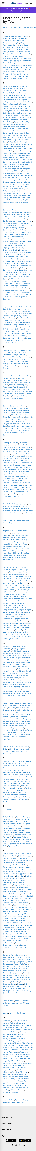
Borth (22, 157)
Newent (29, 714)
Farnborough (7, 380)
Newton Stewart (14, 723)
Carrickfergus (24, 223)
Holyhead (26, 483)
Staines (12, 914)
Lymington (6, 636)
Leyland (22, 585)
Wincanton (6, 1072)
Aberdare (26, 36)
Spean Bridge (7, 905)
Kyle (12, 560)
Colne (21, 270)
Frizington (6, 398)
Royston (19, 841)
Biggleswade (7, 135)
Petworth (29, 777)
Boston (5, 160)
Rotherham (25, 837)
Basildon (12, 111)
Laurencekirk (21, 574)
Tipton (11, 977)
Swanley (6, 947)
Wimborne (27, 1070)
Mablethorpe (7, 646)
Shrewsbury (7, 883)
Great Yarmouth (8, 428)
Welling (5, 1041)
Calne (13, 214)
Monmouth (22, 684)
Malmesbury (19, 653)
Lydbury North (8, 634)
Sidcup (14, 883)
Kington (15, 546)
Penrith (19, 770)
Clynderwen (7, 263)
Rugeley (11, 844)
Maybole (14, 666)
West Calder (24, 1047)
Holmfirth (21, 480)
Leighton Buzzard (19, 581)
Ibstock (5, 504)
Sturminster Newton (16, 938)
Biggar (27, 133)
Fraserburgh (7, 396)
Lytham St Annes (14, 639)
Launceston (12, 574)
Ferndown (27, 382)
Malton (5, 655)
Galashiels (6, 408)
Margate (18, 658)
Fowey (28, 394)
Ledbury (6, 578)
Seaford (24, 865)
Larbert (20, 570)
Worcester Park (8, 1088)
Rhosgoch (26, 824)
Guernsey (26, 430)
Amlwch (22, 56)
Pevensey (6, 779)
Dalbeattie (14, 307)
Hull (26, 492)
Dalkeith (22, 307)
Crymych (28, 294)
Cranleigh (14, 286)
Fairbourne (6, 376)
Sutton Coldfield (8, 943)
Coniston (20, 272)
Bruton (21, 184)
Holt (21, 483)
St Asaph (27, 907)
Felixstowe (6, 382)
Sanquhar (19, 860)
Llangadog (22, 607)
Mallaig (11, 653)
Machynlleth (7, 649)
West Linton (23, 1050)
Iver (24, 513)
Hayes (11, 458)
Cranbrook (6, 286)
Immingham (14, 506)
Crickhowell (22, 290)
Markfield (16, 662)
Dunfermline (22, 336)
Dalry (5, 309)
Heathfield (24, 460)
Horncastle (17, 487)
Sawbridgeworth (9, 863)
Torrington (6, 982)
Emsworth (10, 361)
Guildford (6, 433)
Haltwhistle (7, 447)
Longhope (13, 625)
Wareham (6, 1032)
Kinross (15, 548)
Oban (11, 747)
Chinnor (22, 243)
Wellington (24, 1041)
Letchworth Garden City (19, 583)
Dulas (26, 331)
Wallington (22, 1023)
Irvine (31, 511)
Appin (10, 61)
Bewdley (6, 131)
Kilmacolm (6, 540)
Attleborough (7, 74)
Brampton (20, 164)
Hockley (6, 480)
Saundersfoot (27, 860)
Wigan (18, 1067)
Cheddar (12, 237)
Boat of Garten (8, 151)
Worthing (6, 1090)
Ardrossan (19, 63)
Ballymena (22, 93)
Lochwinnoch (17, 623)
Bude (27, 189)
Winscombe (7, 1076)
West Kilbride (14, 1050)
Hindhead (6, 478)
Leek (24, 578)
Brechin (12, 166)
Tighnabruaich (8, 975)
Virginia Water (21, 1013)
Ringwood (26, 828)
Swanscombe (14, 947)
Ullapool (18, 1001)
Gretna (13, 430)
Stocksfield (7, 923)
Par (23, 761)
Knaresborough (22, 555)
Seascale (21, 867)
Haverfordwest (14, 456)
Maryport (19, 664)
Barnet (30, 102)
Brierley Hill (22, 173)
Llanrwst (28, 612)
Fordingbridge (24, 389)
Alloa (16, 52)
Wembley (15, 1045)
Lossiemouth (7, 628)
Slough (26, 887)
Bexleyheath (7, 133)
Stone (12, 925)
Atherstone (20, 72)
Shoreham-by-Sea (13, 880)
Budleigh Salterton (9, 191)
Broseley (6, 182)
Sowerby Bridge (16, 903)
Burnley (5, 198)
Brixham (20, 175)
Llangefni (21, 610)
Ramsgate (26, 817)
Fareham (13, 378)
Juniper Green (8, 523)
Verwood (12, 1013)
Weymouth (15, 1061)
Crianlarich (6, 290)
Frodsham (14, 398)
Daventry (12, 313)
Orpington (6, 751)
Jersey (18, 521)
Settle (29, 869)
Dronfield (27, 329)
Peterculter (27, 775)
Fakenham (21, 376)
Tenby (26, 964)
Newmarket (15, 717)
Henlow (24, 469)
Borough (14, 27)
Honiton (20, 485)
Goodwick (28, 417)
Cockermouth (26, 265)
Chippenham (7, 245)
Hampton (22, 447)
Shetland (28, 876)
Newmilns (23, 717)
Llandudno (28, 599)
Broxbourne (7, 184)
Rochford (14, 832)
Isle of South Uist (9, 513)
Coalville (15, 263)
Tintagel (6, 977)
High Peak (14, 474)
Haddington (7, 443)
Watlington (6, 1039)
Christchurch (23, 250)
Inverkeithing (16, 511)
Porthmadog (20, 788)
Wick (25, 1065)
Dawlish (19, 313)
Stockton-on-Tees (18, 923)
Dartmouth (22, 311)
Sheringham (20, 876)
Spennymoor (17, 905)
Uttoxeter (26, 1003)
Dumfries (22, 333)
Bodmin (16, 151)
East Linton (14, 352)
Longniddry (22, 625)
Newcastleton (20, 714)
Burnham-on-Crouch (10, 195)
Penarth (17, 766)
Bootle (28, 155)
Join (26, 3)
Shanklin (23, 871)
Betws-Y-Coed (17, 128)
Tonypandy (15, 979)
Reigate (24, 821)
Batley (5, 113)
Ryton (18, 846)
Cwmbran (6, 299)
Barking (5, 102)
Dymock (13, 342)
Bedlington (6, 120)
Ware (30, 1030)
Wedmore (14, 1039)
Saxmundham (20, 863)
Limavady (14, 587)
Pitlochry (6, 781)
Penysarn (19, 772)
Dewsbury (12, 318)
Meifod (26, 666)
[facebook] (12, 1145)
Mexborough (24, 673)
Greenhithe (26, 428)
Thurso (20, 973)
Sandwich (6, 860)
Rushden (29, 844)
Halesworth (7, 445)
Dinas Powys (27, 318)
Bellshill (5, 122)
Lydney (16, 634)
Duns (4, 340)
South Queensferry (9, 896)
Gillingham (11, 413)
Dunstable (10, 340)
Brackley (14, 162)
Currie (26, 297)
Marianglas (26, 658)
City (8, 27)
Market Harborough (22, 660)
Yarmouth (18, 1100)
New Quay (11, 708)
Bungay (28, 191)
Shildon (11, 878)
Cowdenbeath (16, 281)
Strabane (21, 929)
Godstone (14, 417)
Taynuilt (27, 959)
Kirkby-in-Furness (9, 551)
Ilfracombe (17, 504)
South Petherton (27, 894)
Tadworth (19, 955)
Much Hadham (11, 693)
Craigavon (17, 283)
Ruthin (5, 846)
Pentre (13, 772)
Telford (29, 962)
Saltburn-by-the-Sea (10, 856)
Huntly (14, 496)
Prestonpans (23, 795)
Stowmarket (13, 929)
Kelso (15, 531)
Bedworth (14, 120)
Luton (5, 632)
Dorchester (7, 325)
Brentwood (7, 169)
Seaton (27, 867)
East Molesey (23, 352)
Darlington (6, 311)
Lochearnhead (16, 621)
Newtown (22, 726)
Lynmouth (27, 636)
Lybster (19, 632)
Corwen (5, 279)
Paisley (19, 761)
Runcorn (22, 844)
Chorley (15, 250)
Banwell (17, 100)
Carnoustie (7, 223)
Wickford (6, 1067)
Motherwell (19, 691)
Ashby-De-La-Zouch (18, 67)
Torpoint (22, 979)
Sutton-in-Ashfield (21, 943)
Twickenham (24, 991)
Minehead (6, 682)
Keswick (25, 533)
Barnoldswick (14, 104)
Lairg (4, 567)
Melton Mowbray (9, 671)
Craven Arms (23, 286)
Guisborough (14, 433)
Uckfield (6, 1001)
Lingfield (22, 587)
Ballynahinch (16, 95)
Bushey (12, 202)
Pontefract (27, 781)
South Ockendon (14, 894)
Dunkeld (14, 338)
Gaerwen (6, 406)
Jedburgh (12, 521)
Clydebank (27, 261)
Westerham (13, 1056)
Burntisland (13, 198)
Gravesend (11, 426)
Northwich (13, 737)
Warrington (7, 1034)
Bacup (5, 86)
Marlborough (25, 662)
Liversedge (17, 592)
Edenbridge (7, 357)
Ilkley (30, 504)
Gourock (6, 421)
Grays (18, 426)
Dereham (25, 316)
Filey (18, 385)
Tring (10, 988)
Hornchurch (26, 487)
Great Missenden (26, 426)
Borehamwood (14, 157)
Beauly (5, 115)
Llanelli (27, 601)
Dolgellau (17, 320)
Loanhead (24, 619)
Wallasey (6, 1023)
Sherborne (11, 876)
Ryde (10, 846)
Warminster (23, 1032)
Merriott (6, 673)
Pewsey (13, 779)
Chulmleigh (7, 252)
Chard (5, 234)
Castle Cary (23, 225)
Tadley (13, 955)
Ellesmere (15, 359)
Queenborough (8, 809)
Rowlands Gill (20, 839)
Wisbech (27, 1076)
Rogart (20, 832)
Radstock (12, 817)
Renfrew (6, 824)
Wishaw (5, 1079)
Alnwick (27, 52)
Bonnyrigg (22, 155)
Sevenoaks (7, 871)
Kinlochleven (7, 548)
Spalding (26, 903)
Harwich (27, 452)
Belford (25, 120)
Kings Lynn (24, 542)
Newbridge (7, 712)
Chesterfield (7, 243)
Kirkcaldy (19, 551)
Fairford (14, 376)
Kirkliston (16, 553)
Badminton (12, 86)
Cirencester (7, 254)
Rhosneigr (6, 826)
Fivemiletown (7, 387)
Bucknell (21, 189)
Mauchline (6, 666)
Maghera (22, 649)
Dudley (12, 331)
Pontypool (14, 783)
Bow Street (7, 162)
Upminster (15, 1003)
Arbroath (6, 63)
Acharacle (14, 45)
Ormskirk (28, 749)
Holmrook (6, 483)
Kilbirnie (12, 537)
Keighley (6, 531)
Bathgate (28, 111)
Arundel (24, 65)
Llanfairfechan (19, 603)
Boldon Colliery (13, 153)
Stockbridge (14, 920)
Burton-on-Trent (12, 200)
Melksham (6, 669)
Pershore (15, 775)
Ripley (5, 830)
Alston (12, 54)
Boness (5, 155)
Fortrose (22, 394)
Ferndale (20, 382)
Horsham (13, 489)
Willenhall (12, 1070)
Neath (24, 703)
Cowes (24, 281)
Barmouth (12, 102)
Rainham (19, 817)
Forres (19, 391)
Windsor (15, 1074)
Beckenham (7, 117)
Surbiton (21, 940)
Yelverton (6, 1102)
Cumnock (15, 297)
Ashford (29, 67)
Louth (12, 630)
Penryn (24, 770)
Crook (18, 292)
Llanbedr (13, 594)
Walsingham (20, 1025)
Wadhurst (15, 1021)
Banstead (10, 100)
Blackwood (22, 144)
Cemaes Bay (14, 232)
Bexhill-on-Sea (15, 131)
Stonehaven (19, 925)
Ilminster (6, 506)
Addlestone (7, 47)
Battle (10, 113)
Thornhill (11, 971)
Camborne (6, 216)
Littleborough (24, 590)
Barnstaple (6, 106)
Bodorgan (23, 151)
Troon (15, 988)
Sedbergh (13, 869)
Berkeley (12, 124)
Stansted (6, 918)
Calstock (19, 214)
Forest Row (7, 391)
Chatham (11, 234)
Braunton (6, 166)
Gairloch (23, 406)
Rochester (6, 832)
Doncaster (26, 322)
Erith (16, 364)
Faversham (23, 380)
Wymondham (13, 1092)
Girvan (18, 413)
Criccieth (14, 290)
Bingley (20, 137)
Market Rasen (7, 662)
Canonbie (13, 219)
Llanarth (6, 594)
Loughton (6, 630)
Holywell (6, 485)
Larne (11, 572)
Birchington (27, 137)
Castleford (21, 228)
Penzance (26, 772)
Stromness (21, 936)
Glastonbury (26, 413)
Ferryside (12, 385)
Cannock (6, 219)
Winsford (15, 1076)
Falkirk (28, 376)
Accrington (7, 45)
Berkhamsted (20, 124)
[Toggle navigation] (5, 3)
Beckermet (15, 117)
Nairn (5, 703)
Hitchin (25, 478)
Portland (28, 788)
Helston (23, 465)
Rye (13, 846)
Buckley (15, 189)
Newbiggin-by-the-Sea (24, 710)
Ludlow (25, 630)
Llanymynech (7, 619)
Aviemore (15, 76)
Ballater (14, 91)
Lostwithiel (16, 628)
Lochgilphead (7, 623)
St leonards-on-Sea (13, 912)
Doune (27, 325)
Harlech (28, 447)
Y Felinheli (6, 1100)
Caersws (22, 210)
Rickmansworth (8, 828)
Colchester (6, 268)
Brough (12, 182)
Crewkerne (25, 288)
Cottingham (13, 279)
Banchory (27, 97)
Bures (14, 193)
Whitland (24, 1063)
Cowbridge (7, 281)
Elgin (4, 359)
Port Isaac (16, 786)
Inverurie (25, 511)
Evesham (15, 366)
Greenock (6, 430)
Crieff (29, 290)
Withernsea (19, 1079)
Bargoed (24, 100)
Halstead (26, 445)
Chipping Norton (9, 248)
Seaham (5, 867)
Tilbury (16, 975)
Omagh (16, 749)
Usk (21, 1003)
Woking (5, 1081)
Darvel (28, 311)
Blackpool (14, 144)
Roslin (29, 835)
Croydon (15, 294)
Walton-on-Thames (14, 1030)
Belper (11, 122)
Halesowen (23, 443)
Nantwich (10, 703)
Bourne (11, 160)
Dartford (14, 311)
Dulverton (6, 333)
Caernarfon (7, 210)
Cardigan (6, 221)
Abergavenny (23, 38)
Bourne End (18, 160)
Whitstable (10, 1065)
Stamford (27, 914)
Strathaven (22, 932)
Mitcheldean (28, 682)
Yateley (25, 1100)
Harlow (13, 449)
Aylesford (21, 78)
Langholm (6, 570)
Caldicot (13, 212)
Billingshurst (7, 137)
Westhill (5, 1059)
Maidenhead (16, 651)
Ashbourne (6, 67)
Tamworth (20, 957)
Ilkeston (24, 504)
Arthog (18, 65)
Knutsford (6, 560)
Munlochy (11, 695)
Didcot (19, 318)
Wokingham (13, 1081)
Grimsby (19, 430)
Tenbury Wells (18, 964)
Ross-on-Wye (7, 837)
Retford (12, 824)
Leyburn (16, 585)
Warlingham (14, 1032)
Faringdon (20, 378)
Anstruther (27, 58)
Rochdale (22, 830)
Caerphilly (15, 210)
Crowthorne (7, 294)
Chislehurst (19, 248)
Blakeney (22, 146)
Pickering (19, 779)
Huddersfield (19, 492)
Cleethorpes (21, 259)
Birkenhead (7, 140)
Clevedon (6, 261)
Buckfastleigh (7, 186)
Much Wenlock (22, 693)
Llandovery (7, 599)
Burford (19, 193)
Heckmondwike (26, 463)
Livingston (25, 592)
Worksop (26, 1088)
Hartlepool (19, 452)
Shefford (14, 874)
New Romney (20, 708)
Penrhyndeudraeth (9, 770)
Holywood (13, 485)
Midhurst (26, 675)
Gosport (26, 419)
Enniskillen (24, 361)
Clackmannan (16, 254)
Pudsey (5, 799)
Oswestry (19, 751)
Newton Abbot (19, 721)
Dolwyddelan (7, 322)
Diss (11, 320)
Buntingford (7, 193)
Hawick (5, 458)
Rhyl (12, 826)
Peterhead (6, 777)
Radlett (5, 817)
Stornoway (6, 927)
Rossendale (17, 837)
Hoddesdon (13, 480)
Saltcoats (21, 856)
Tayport (5, 962)
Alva (29, 54)
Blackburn (6, 144)
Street (5, 936)
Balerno (22, 88)
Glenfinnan (6, 415)
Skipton (13, 887)
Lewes (10, 585)
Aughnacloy (7, 76)
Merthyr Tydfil (14, 673)
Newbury (14, 712)
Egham (21, 357)
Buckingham (7, 189)
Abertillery (20, 40)
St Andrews (20, 907)
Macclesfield (17, 646)
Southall (30, 896)
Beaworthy (20, 115)
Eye (27, 366)
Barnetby (6, 104)
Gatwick (19, 410)
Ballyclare (14, 93)
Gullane (22, 433)
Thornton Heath (20, 971)
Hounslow (6, 492)
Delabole (6, 316)
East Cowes (23, 350)
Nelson (29, 703)
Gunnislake (7, 435)
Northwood (22, 737)
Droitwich (12, 329)
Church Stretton (17, 252)
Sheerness (6, 874)
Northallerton (14, 734)
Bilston (14, 137)
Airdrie (14, 47)
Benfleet (6, 124)
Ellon (4, 361)
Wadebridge (7, 1021)
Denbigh (13, 316)
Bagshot (24, 86)
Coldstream (15, 268)
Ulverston (25, 1001)
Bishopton (25, 142)
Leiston (28, 581)
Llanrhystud (20, 612)
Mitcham (20, 682)
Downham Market (14, 327)
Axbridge (27, 76)
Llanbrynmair (7, 596)
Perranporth (7, 775)
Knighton (14, 557)
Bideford (22, 133)
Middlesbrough (8, 675)
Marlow (5, 664)
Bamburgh (24, 95)
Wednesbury (23, 1039)
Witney (26, 1079)
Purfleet (20, 799)
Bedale (22, 117)
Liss (17, 590)
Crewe (18, 288)
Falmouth (6, 378)
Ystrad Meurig (20, 1102)
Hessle (20, 472)
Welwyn (24, 1043)
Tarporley (6, 959)
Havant (5, 456)
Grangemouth (7, 424)
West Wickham (24, 1052)
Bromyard (22, 180)
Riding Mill (18, 828)
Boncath (27, 153)
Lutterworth (12, 632)
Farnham (16, 380)
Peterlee (14, 777)
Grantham (16, 424)
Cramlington (26, 283)
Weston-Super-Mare (16, 1059)
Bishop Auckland (17, 140)
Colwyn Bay (28, 270)
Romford (27, 832)
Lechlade (28, 576)
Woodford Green (9, 1083)
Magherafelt (7, 651)
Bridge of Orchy (16, 169)
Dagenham (6, 307)
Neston (5, 705)
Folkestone (15, 389)
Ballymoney (7, 95)
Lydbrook (26, 632)
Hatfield (28, 454)
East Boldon (14, 350)
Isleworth (19, 513)
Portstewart (20, 790)
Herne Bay (6, 472)
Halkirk (20, 445)
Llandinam (23, 596)
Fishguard (23, 385)
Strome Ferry (12, 936)
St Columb (18, 909)
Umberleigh (7, 1003)
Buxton (25, 202)
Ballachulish (7, 91)
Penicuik (6, 768)
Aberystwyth (7, 43)
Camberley (26, 214)
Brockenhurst (24, 177)
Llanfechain (22, 605)
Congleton (13, 272)
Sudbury (26, 938)
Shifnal (5, 878)
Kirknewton (25, 553)
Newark (12, 710)
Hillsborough (16, 476)
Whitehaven (16, 1063)
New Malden (23, 705)
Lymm (13, 636)
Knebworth (7, 557)
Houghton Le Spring (24, 489)
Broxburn (15, 184)
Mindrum (25, 680)
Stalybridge (20, 914)
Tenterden (6, 966)
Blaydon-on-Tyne (21, 149)
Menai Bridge (20, 671)
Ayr (27, 78)
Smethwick (7, 889)
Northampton (25, 734)
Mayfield (21, 666)
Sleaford (20, 887)
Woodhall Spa (20, 1083)
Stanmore (26, 916)
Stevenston (22, 918)
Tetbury (13, 966)
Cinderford (27, 252)
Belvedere (17, 122)
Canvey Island (22, 219)
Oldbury (26, 747)
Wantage (24, 1030)
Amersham (14, 56)
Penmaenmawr (15, 768)
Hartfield (12, 452)
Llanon (13, 612)
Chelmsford (20, 237)
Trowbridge (22, 988)
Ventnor (5, 1013)
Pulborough (13, 799)
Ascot (30, 65)
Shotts (23, 880)
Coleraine (6, 270)
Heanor (17, 460)
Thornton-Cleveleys (10, 973)
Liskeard (12, 590)
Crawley (6, 288)
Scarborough (7, 865)
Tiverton (18, 977)
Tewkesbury (21, 966)
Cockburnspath (15, 265)
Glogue (22, 415)
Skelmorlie (6, 887)
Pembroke (22, 763)
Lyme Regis (24, 634)
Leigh (29, 578)
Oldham (5, 749)
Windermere (24, 1072)
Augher (25, 74)
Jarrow (5, 521)
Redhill (12, 821)
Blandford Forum (9, 149)
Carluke (13, 221)
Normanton (7, 730)
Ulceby (12, 1001)
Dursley (17, 340)
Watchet (6, 1036)
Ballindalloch (22, 91)
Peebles (15, 763)
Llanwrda (27, 614)
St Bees (11, 909)
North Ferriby (27, 730)
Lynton (5, 639)
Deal (24, 313)
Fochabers (6, 389)
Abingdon (16, 43)
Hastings (22, 454)
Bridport (14, 173)
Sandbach (28, 856)
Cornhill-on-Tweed (9, 277)
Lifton (28, 585)
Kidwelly (6, 537)
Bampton (6, 97)
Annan (21, 58)
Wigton (5, 1070)
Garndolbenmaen (23, 408)
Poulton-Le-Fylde (12, 792)
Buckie (26, 186)
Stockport (22, 920)
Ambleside (6, 56)
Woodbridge (22, 1081)
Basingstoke (20, 111)
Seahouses (13, 867)
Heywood (6, 474)
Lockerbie (26, 623)
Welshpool (16, 1043)
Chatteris (24, 234)
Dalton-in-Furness (13, 309)
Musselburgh (20, 695)
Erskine (20, 364)
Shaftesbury (15, 871)
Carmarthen (20, 221)
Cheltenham (7, 239)
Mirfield (13, 682)
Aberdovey (7, 38)
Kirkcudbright (7, 553)
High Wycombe (23, 474)
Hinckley (24, 476)
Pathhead (28, 761)
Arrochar (12, 65)
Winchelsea (15, 1072)
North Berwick (17, 730)
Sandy (13, 860)
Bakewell (6, 88)
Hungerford (13, 494)
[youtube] (24, 1145)
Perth (21, 775)
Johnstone (25, 521)
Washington (22, 1034)
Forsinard (25, 391)
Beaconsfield (17, 113)
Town (5, 27)
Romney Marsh (8, 835)
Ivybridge (29, 513)
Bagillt (18, 86)
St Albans (11, 907)
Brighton (14, 175)
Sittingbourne (7, 885)
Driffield (6, 329)
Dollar (23, 320)
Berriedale (6, 126)
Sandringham (22, 858)
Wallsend (6, 1025)
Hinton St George (16, 478)
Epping (5, 364)
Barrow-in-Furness (17, 106)
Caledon (20, 212)
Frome (21, 398)
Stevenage (13, 918)
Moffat (11, 684)
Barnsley (23, 104)
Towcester (6, 984)
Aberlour (13, 40)
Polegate (20, 781)
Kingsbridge (7, 544)
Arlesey (5, 65)
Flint (26, 387)
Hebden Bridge (15, 463)
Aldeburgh (27, 47)
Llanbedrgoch (21, 594)
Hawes (29, 456)
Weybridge (6, 1061)
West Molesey (13, 1052)
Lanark (17, 567)
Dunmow (21, 338)
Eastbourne (7, 355)
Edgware (15, 357)
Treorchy (20, 986)
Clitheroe (13, 261)
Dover (5, 327)
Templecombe (8, 964)
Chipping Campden (19, 245)
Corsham (26, 277)
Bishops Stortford (14, 142)
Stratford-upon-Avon (10, 932)
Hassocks (14, 454)
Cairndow (6, 212)
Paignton (13, 761)
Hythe (24, 496)
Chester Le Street (26, 241)
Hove (12, 492)
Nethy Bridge (13, 705)
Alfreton (11, 52)
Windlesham (7, 1074)
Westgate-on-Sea (23, 1056)
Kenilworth (6, 533)
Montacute (6, 687)
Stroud (28, 936)
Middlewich (18, 675)
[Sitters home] (17, 3)
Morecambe (17, 689)
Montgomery (15, 687)
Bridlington (7, 173)
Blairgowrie (15, 146)
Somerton (28, 889)
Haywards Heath (9, 460)
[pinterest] (20, 1145)
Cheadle (6, 237)
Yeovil (13, 1102)
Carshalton (7, 225)
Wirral (21, 1076)
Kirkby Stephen (24, 548)
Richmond (17, 826)
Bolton (21, 153)
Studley (5, 938)
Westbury (6, 1054)
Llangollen (28, 610)
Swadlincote (7, 945)
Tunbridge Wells (8, 991)
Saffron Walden (8, 854)
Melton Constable (23, 669)
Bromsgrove (13, 180)
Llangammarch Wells (10, 610)
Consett (27, 272)
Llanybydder (19, 616)
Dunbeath (6, 336)
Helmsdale (16, 465)
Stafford (6, 914)
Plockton (13, 781)
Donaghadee (17, 322)
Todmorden (26, 977)
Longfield (6, 625)
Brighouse (6, 175)
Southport (6, 900)
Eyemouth (6, 368)
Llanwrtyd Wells (8, 616)
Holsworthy (15, 483)
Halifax (14, 445)
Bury (20, 200)
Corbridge (21, 274)
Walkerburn (23, 1021)
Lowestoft (18, 630)
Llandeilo (16, 596)
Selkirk (24, 869)
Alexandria (25, 49)
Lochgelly (25, 621)
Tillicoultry (22, 975)
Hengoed (21, 467)
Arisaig (26, 63)
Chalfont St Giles (25, 232)
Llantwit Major (18, 614)
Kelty (20, 531)
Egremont (27, 357)
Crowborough (26, 292)
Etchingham (7, 366)
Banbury (21, 97)
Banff (5, 100)
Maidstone (25, 651)
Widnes (12, 1067)
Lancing (23, 567)
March (12, 658)
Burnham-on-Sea (24, 195)
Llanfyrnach (14, 607)
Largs (26, 570)
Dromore (20, 329)
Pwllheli (5, 801)
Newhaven (6, 717)
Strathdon (16, 934)
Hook (26, 485)
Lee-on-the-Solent (15, 578)
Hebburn (6, 463)
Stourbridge (15, 927)
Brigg (28, 173)
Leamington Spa (8, 576)
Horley (10, 487)
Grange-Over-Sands (17, 421)
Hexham (26, 472)
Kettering (6, 535)
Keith (11, 531)
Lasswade (17, 572)
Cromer (13, 292)
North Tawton (18, 732)
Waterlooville (14, 1036)
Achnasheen (23, 45)
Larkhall (5, 572)
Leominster (7, 583)
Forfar (14, 391)
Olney (11, 749)
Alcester (20, 47)
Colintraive (14, 270)
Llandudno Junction (10, 601)
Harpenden (20, 449)
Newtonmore (13, 726)
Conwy (5, 274)
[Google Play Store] (25, 1140)
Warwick (14, 1034)
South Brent (7, 891)
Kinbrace (6, 542)
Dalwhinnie (24, 309)
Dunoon (28, 338)
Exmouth (22, 366)
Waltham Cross (13, 1027)
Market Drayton (8, 660)
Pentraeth (6, 772)
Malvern (11, 655)
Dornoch (21, 325)
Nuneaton (6, 739)
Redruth (18, 821)
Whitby (21, 1061)
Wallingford (14, 1023)
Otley (25, 751)
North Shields (7, 732)
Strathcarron (7, 934)
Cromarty (6, 292)
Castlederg (13, 228)
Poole (29, 783)
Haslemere (6, 454)
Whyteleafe (18, 1065)
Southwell (21, 900)
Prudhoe (28, 797)
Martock (12, 664)
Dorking (14, 325)
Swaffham (15, 945)
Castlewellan (7, 230)
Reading (21, 819)
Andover (15, 58)
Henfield (15, 467)
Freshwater (16, 396)
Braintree (13, 164)
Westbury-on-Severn (17, 1054)
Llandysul (21, 601)
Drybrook (6, 331)
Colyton (5, 272)
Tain (25, 955)
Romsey (17, 835)
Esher (26, 364)
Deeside (29, 313)
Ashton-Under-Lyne (24, 69)
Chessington (14, 241)
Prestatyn (6, 795)
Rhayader (19, 824)
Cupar (21, 297)
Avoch (21, 76)
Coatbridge (23, 263)
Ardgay (12, 63)
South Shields (21, 896)
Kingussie (22, 546)
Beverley (26, 128)
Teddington (13, 962)
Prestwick (6, 797)
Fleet (14, 387)
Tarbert (27, 957)
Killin (24, 537)
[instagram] (16, 1145)
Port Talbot (25, 786)
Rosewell (23, 835)
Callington (6, 214)
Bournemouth (28, 160)
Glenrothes (15, 415)
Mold (16, 684)
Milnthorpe (6, 680)
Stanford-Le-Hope (9, 916)
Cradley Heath (8, 283)
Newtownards (19, 728)
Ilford (11, 504)
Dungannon (7, 338)
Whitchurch (7, 1063)
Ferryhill (5, 385)
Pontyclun (6, 783)
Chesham (6, 241)
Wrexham (28, 1090)
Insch (13, 508)
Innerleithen (7, 508)
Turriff (17, 991)
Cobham (6, 265)
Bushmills (19, 202)
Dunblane (14, 336)
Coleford (23, 268)
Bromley (6, 180)
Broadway (15, 177)
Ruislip (16, 844)
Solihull (21, 889)
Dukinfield (19, 331)
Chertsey (23, 239)
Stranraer (28, 929)
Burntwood (21, 198)
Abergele (6, 40)
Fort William (14, 394)
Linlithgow (29, 587)
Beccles (27, 115)
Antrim (5, 61)
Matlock (26, 664)
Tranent (13, 984)
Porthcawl (11, 788)
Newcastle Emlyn (9, 714)
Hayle (16, 458)
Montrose (24, 687)
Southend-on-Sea (16, 898)
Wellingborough (14, 1041)
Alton (17, 54)
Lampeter (10, 567)
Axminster (6, 78)
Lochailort (6, 621)
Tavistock (20, 959)
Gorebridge (18, 419)
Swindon (23, 947)
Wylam (5, 1092)
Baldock (16, 88)
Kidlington (24, 535)
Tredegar (20, 984)
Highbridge (7, 476)
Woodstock (7, 1085)
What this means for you (18, 11)
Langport (14, 570)
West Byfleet (15, 1047)
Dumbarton (15, 333)
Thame (28, 966)
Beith (20, 120)
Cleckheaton (11, 259)
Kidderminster (15, 535)
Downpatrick (25, 327)
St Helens (26, 909)
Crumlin (21, 294)
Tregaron (6, 986)
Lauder (5, 574)
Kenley (13, 533)
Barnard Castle (22, 102)
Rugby (5, 844)
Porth (5, 788)
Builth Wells (21, 191)
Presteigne (14, 795)
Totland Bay (15, 982)
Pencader (24, 766)
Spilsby (25, 905)
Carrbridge (15, 223)
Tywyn (20, 993)
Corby (27, 274)
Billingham (23, 135)
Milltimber (22, 678)
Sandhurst (6, 858)
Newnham (6, 719)
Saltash (28, 854)
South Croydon (17, 891)
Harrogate (28, 449)
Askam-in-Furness (9, 72)
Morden (9, 689)
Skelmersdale (25, 885)
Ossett (13, 751)
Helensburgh (7, 465)
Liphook (6, 590)
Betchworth (7, 128)
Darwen (5, 313)
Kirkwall (5, 555)
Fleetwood (21, 387)
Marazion (6, 658)
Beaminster (26, 113)
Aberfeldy (14, 38)
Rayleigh (15, 819)
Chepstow (15, 239)
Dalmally (29, 307)
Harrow (5, 452)
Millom (16, 678)
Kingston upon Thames (20, 544)
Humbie (5, 494)
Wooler (24, 1085)
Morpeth (11, 691)
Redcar (27, 819)
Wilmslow (19, 1070)
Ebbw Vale (22, 355)
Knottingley (22, 557)
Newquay (9, 721)
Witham (11, 1079)
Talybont (13, 957)
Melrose (13, 669)
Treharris (13, 986)
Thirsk (5, 971)
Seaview (6, 869)
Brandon (27, 164)
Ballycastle (6, 93)
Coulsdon (21, 279)
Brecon (18, 166)
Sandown (14, 858)
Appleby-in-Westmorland (22, 61)
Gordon (10, 419)
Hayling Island (24, 458)
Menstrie (28, 671)
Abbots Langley (8, 36)
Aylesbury (14, 78)
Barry (15, 108)
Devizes (5, 318)
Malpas (26, 653)
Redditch (6, 821)
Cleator (21, 257)
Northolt (6, 737)
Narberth (18, 703)
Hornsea (6, 489)
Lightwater (6, 587)
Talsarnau (6, 957)
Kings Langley (15, 542)
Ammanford (7, 58)
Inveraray (19, 508)
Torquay (29, 979)
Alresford (6, 54)
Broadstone (7, 177)
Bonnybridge (13, 155)
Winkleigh (28, 1074)
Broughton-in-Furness (23, 182)
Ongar (22, 749)
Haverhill (23, 456)
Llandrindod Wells (17, 599)
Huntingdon (7, 496)
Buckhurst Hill (18, 186)
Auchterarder (17, 74)
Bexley (23, 131)
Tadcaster (6, 955)
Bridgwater (26, 171)
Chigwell (15, 243)
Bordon (5, 157)
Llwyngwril (16, 619)
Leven (5, 585)
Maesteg (15, 649)
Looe (28, 625)
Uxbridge (6, 1005)
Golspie (21, 417)
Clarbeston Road (12, 257)
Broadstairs (28, 175)
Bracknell (21, 162)
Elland (9, 359)
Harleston (6, 449)
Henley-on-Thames (14, 469)
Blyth (30, 149)
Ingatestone (22, 506)
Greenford (18, 428)
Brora (28, 180)
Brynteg (27, 184)
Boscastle (28, 157)
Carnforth (28, 221)
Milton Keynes (16, 680)
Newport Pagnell (16, 719)
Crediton (12, 288)
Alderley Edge (8, 49)
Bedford (28, 117)
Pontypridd (22, 783)
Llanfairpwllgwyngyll (10, 605)
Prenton (21, 792)
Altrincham (24, 54)
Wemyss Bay (23, 1045)
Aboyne (23, 43)
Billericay (16, 135)
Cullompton (7, 297)
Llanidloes (6, 612)
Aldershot (17, 49)
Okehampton (18, 747)
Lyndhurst (19, 636)
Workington (18, 1088)
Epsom (11, 364)
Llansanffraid (7, 614)
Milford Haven (8, 678)
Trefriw (26, 984)
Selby (19, 869)
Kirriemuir (12, 555)
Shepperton (22, 874)
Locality (26, 27)
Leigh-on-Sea (7, 581)
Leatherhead (19, 576)
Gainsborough (15, 406)
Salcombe (17, 854)
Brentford (25, 166)
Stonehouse (28, 925)
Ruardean (26, 841)
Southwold (6, 903)
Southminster (27, 898)
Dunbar (29, 333)
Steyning (6, 920)
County (20, 27)
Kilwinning (23, 540)
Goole (5, 419)
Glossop (28, 415)
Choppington (7, 250)
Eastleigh (15, 355)
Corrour (19, 277)
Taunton (13, 959)
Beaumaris (12, 115)
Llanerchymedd (8, 603)
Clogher (20, 261)
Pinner (26, 779)
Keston (18, 533)
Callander (27, 212)
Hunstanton (22, 494)
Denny (19, 316)
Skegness (16, 885)
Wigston (24, 1067)
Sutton (27, 940)
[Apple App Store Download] (11, 1140)
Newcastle (22, 712)
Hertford (14, 472)
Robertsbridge (13, 830)
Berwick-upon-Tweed (18, 126)
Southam (6, 898)
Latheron (25, 572)
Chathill (17, 234)
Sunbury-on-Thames (10, 940)
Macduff (25, 646)
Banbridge (13, 97)
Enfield (17, 361)
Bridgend (10, 171)
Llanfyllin (6, 607)
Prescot (27, 792)
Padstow (6, 761)
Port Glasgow (7, 786)
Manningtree (19, 655)
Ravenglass (7, 819)
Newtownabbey (8, 728)
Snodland (14, 889)
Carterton (14, 225)
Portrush (12, 790)
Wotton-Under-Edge (17, 1090)
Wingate (21, 1074)
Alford (5, 52)
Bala (11, 88)
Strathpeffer (24, 934)
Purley (26, 799)
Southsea (14, 900)
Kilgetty (18, 537)
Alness (21, 52)
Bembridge (25, 122)
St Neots (24, 912)
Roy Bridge (11, 841)
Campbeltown (24, 216)
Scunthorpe (17, 865)
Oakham (6, 747)
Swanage (23, 945)
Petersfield (21, 777)
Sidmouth (21, 883)
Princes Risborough (17, 797)
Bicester (15, 133)
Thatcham (17, 968)
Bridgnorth (17, 171)
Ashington (6, 69)
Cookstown (13, 274)
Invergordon (7, 511)
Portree (5, 790)
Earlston (6, 350)
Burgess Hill (27, 193)
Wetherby (27, 1059)
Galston (13, 408)
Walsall (12, 1025)
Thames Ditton (8, 968)
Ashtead (14, 69)
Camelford (14, 216)
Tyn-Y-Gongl (12, 993)
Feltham (14, 382)
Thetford (25, 968)
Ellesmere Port (25, 359)
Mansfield (27, 655)
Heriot (30, 469)
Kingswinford (7, 546)
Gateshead (11, 410)
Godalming (7, 417)
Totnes (22, 982)
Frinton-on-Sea (26, 396)
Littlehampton (8, 592)
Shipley (16, 878)
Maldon (5, 653)
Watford (22, 1036)
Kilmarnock (15, 540)
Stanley (19, 916)
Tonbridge (6, 979)
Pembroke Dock (8, 766)
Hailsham (15, 443)
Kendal (24, 531)
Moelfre (5, 684)
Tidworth (26, 973)
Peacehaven (7, 763)
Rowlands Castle (9, 839)
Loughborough (26, 628)
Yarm (12, 1100)
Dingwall (6, 320)
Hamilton (15, 447)
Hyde (19, 496)
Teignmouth (22, 962)
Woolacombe (16, 1085)
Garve (5, 410)
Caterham (16, 230)
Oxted (11, 753)
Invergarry (26, 508)
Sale (23, 854)
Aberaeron (18, 36)
